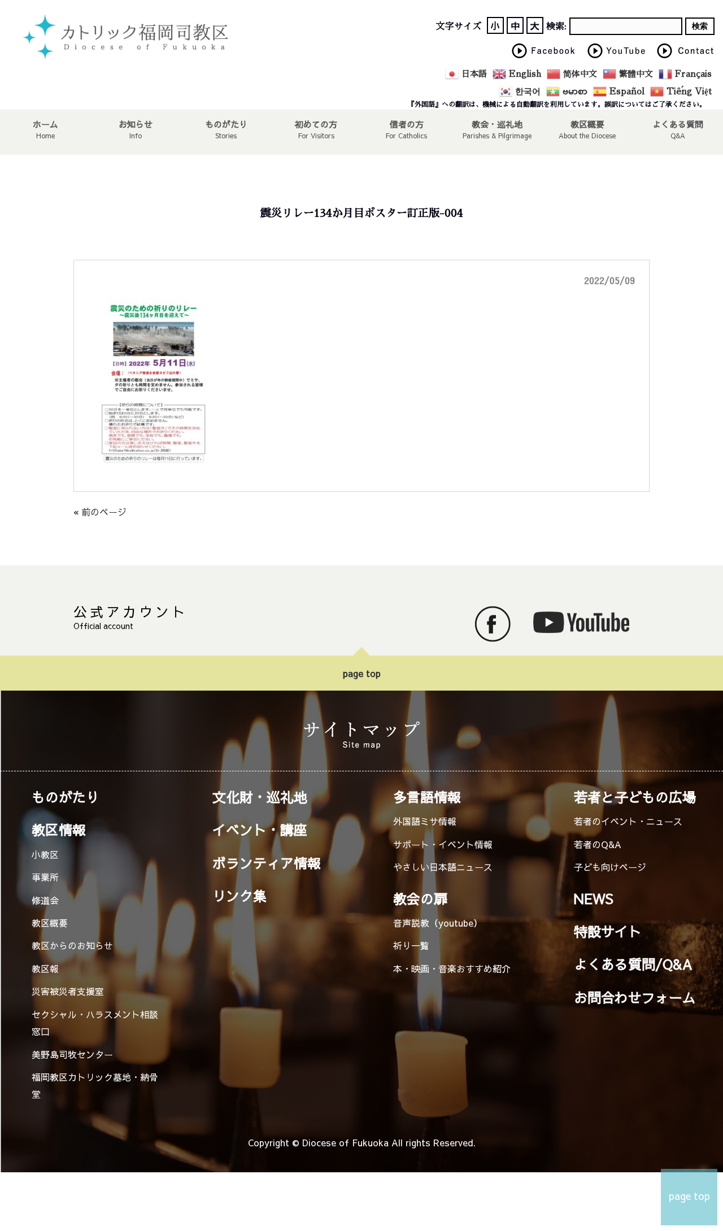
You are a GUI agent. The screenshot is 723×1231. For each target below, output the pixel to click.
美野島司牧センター (72, 1054)
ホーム (45, 123)
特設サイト (608, 931)
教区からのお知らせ (72, 945)
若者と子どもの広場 (635, 796)
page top (362, 673)
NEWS (593, 898)
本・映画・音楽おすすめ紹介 (452, 968)
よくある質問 (677, 123)
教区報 (45, 968)
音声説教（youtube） (437, 922)
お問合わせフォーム (635, 997)
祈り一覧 (411, 945)
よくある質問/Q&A (633, 964)
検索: (556, 26)
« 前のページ (100, 511)
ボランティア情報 (266, 862)
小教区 (45, 854)
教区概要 (50, 922)
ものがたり (226, 123)
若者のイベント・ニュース (628, 821)
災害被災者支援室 (68, 991)
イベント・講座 (259, 829)
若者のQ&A (597, 844)
